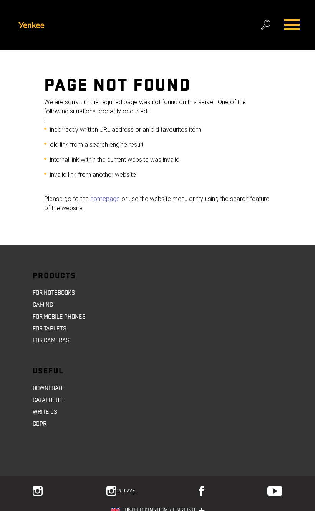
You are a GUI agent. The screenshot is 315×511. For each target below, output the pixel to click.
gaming (43, 305)
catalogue (48, 400)
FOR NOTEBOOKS (54, 293)
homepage (104, 198)
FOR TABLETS (49, 328)
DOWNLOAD (47, 388)
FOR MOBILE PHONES (59, 316)
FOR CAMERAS (51, 340)
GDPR (39, 424)
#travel (128, 490)
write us (45, 412)
